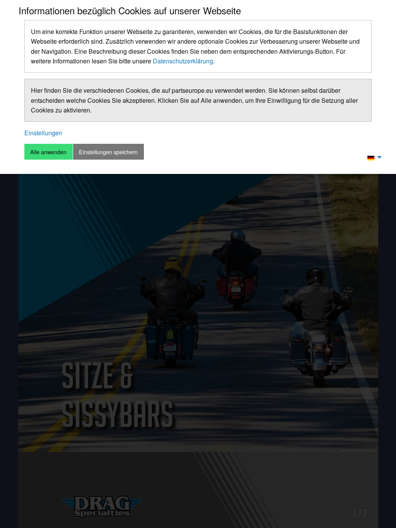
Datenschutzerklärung (183, 60)
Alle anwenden (48, 152)
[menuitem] (372, 157)
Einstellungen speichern (108, 152)
